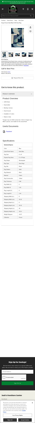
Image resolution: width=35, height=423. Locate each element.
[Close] (32, 403)
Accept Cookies (25, 420)
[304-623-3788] (28, 9)
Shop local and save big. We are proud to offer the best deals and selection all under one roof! (18, 2)
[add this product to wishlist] (30, 31)
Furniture (3, 20)
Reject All (10, 420)
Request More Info (18, 78)
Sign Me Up (17, 383)
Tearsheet (9, 131)
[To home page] (13, 9)
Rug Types (21, 20)
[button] (3, 9)
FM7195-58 (8, 73)
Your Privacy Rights (17, 415)
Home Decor (10, 20)
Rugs (16, 20)
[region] (17, 411)
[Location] (23, 9)
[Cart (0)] (32, 9)
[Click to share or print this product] (30, 27)
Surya (9, 71)
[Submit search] (31, 15)
